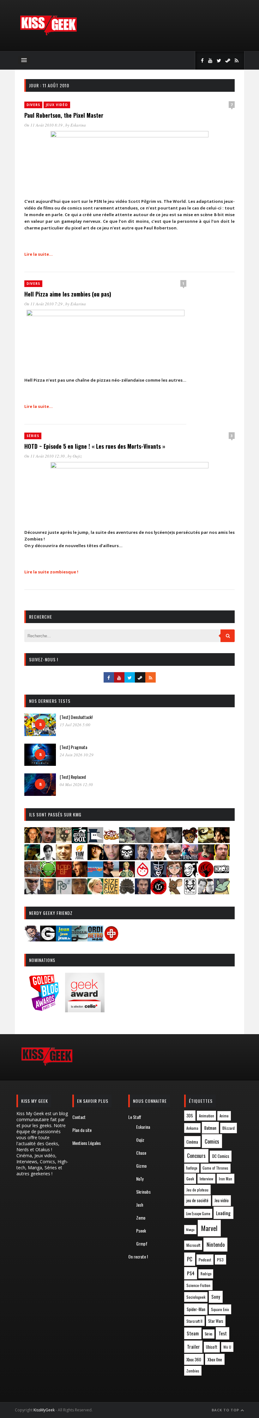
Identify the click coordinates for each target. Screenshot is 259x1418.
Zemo (140, 1217)
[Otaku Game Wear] (111, 939)
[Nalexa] (174, 875)
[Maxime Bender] (111, 875)
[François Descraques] (48, 858)
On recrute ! (138, 1256)
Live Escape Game (198, 1213)
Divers (33, 105)
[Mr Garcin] (158, 875)
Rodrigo (206, 1273)
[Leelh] (32, 875)
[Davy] (158, 841)
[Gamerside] (48, 939)
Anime (224, 1115)
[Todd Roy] (143, 892)
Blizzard (228, 1128)
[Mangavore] (95, 875)
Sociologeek (195, 1297)
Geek (190, 1179)
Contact (79, 1117)
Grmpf (142, 1243)
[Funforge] (79, 858)
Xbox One (215, 1359)
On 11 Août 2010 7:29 (43, 304)
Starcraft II (194, 1321)
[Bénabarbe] (95, 841)
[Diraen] (190, 841)
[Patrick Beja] (48, 892)
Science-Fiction (198, 1285)
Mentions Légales (86, 1143)
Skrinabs (143, 1191)
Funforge (191, 1168)
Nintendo (216, 1244)
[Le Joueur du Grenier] (222, 858)
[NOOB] (222, 875)
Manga (190, 1229)
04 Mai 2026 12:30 (76, 784)
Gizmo (141, 1165)
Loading (223, 1212)
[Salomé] (95, 892)
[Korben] (174, 858)
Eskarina (78, 125)
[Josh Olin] (158, 858)
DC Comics (220, 1156)
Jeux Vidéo (57, 105)
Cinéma (192, 1142)
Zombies (192, 1370)
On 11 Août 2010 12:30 (45, 456)
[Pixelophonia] (64, 892)
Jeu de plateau (197, 1189)
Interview (206, 1178)
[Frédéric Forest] (64, 858)
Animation (206, 1115)
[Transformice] (174, 892)
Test (223, 1333)
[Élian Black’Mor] (206, 841)
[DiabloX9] (174, 841)
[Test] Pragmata (73, 747)
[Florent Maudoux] (32, 858)
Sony (215, 1296)
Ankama (192, 1128)
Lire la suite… (38, 254)
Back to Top (226, 1410)
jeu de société (197, 1200)
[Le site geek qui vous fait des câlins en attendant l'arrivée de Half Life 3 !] (48, 34)
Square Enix (220, 1309)
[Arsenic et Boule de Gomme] (64, 841)
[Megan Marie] (127, 875)
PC (189, 1259)
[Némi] (190, 875)
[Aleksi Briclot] (32, 841)
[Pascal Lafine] (32, 892)
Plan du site (82, 1130)
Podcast (205, 1260)
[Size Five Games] (111, 892)
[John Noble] (143, 858)
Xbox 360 (193, 1359)
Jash (139, 1204)
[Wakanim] (206, 892)
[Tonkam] (158, 892)
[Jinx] (127, 858)
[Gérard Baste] (95, 858)
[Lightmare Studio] (48, 875)
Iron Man (225, 1178)
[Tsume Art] (190, 892)
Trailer (193, 1346)
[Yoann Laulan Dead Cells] (190, 858)
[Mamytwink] (79, 875)
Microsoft (193, 1245)
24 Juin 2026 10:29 (76, 755)
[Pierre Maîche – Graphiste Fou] (32, 939)
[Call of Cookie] (111, 841)
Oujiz (77, 456)
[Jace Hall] (111, 858)
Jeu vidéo (221, 1200)
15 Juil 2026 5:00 (75, 725)
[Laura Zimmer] (206, 858)
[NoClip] (206, 875)
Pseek (141, 1230)
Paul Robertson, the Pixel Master (63, 115)
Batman (210, 1127)
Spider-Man (196, 1309)
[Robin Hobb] (79, 892)
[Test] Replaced (73, 776)
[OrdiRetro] (95, 939)
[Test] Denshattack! (76, 717)
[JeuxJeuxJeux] (64, 939)
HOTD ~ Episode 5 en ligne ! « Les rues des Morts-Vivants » (94, 446)
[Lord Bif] (64, 875)
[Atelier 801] (79, 841)
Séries (33, 436)
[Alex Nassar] (48, 841)
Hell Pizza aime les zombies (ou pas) (67, 294)
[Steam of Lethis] (127, 892)
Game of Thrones (215, 1168)
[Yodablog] (222, 892)
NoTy (139, 1178)
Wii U (227, 1347)
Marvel (209, 1228)
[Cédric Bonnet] (143, 841)
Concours (196, 1155)
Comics (212, 1141)
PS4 (191, 1273)
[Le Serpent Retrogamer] (79, 939)
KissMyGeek (44, 1410)
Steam (193, 1333)
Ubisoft (211, 1347)
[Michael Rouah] (143, 875)
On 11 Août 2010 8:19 (43, 125)
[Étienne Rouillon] (222, 841)
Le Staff (134, 1117)
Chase (141, 1152)
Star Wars (215, 1321)
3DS (189, 1116)
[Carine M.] (127, 841)
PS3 (220, 1259)
